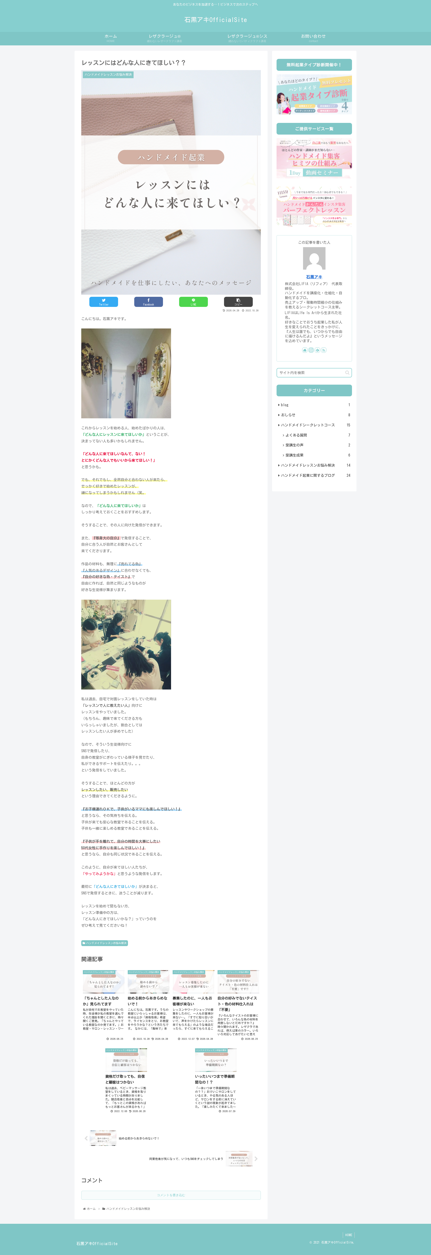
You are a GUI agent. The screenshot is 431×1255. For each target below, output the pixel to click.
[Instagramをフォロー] (311, 350)
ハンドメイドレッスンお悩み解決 (106, 943)
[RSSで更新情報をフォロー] (323, 350)
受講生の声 (318, 445)
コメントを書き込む (171, 1195)
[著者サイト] (305, 350)
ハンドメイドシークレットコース (315, 425)
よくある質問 (318, 435)
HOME (348, 1235)
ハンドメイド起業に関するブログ (315, 475)
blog (315, 405)
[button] (347, 372)
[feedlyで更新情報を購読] (317, 350)
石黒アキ (314, 277)
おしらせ (315, 415)
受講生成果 (318, 455)
